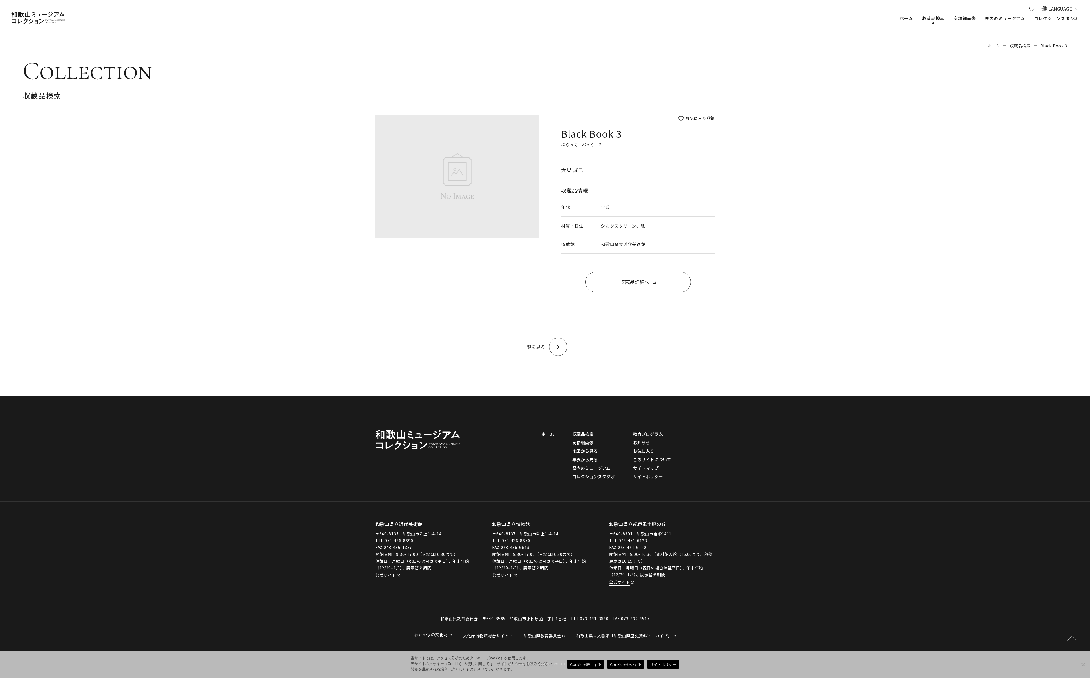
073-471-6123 (633, 540)
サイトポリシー (663, 664)
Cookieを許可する (585, 664)
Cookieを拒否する (626, 664)
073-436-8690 (399, 540)
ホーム (994, 46)
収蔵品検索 (1020, 46)
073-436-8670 (516, 540)
